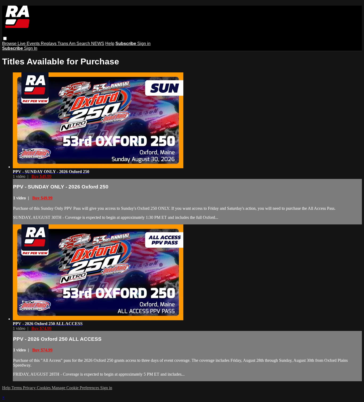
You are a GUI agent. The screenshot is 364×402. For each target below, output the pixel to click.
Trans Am (67, 43)
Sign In (30, 48)
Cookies (44, 387)
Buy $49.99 (41, 176)
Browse (10, 43)
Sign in (144, 43)
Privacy (30, 387)
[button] (5, 38)
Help (109, 43)
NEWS (97, 43)
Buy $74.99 (41, 328)
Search (83, 43)
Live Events (29, 43)
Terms (17, 387)
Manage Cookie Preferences (76, 387)
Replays (49, 43)
